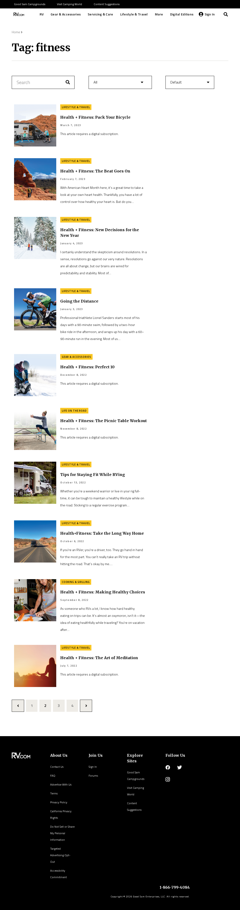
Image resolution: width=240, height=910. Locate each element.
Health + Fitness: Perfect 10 (87, 367)
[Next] (86, 706)
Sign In (93, 766)
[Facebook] (167, 767)
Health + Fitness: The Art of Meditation (99, 657)
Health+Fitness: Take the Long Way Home (102, 533)
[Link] (18, 14)
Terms (54, 793)
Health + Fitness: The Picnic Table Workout (103, 420)
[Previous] (18, 706)
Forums (93, 775)
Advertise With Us (60, 784)
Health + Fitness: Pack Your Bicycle (95, 117)
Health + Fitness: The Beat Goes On (95, 171)
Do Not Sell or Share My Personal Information (62, 833)
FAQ (52, 775)
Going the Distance (79, 301)
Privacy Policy (58, 802)
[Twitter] (179, 767)
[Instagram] (167, 779)
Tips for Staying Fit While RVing (92, 474)
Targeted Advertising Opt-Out (60, 855)
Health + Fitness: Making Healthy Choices (102, 592)
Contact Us (57, 766)
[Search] (225, 14)
